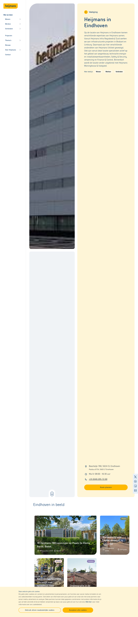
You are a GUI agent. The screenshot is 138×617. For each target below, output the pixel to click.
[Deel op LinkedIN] (135, 481)
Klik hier (89, 602)
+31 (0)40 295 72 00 (98, 479)
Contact (8, 55)
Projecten (8, 36)
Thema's (8, 40)
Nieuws (8, 45)
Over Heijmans (10, 50)
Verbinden (9, 29)
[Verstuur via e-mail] (135, 490)
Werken (8, 24)
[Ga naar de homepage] (10, 6)
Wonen (7, 19)
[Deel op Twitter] (135, 477)
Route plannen (106, 487)
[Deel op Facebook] (135, 486)
